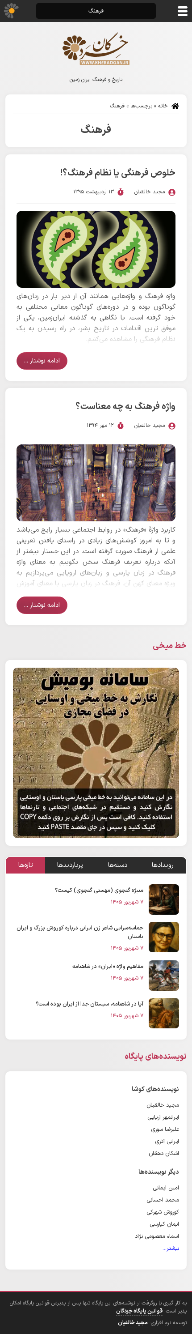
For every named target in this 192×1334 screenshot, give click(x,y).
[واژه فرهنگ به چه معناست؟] (96, 482)
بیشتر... (171, 1248)
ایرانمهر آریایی (163, 1117)
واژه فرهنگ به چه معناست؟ (125, 406)
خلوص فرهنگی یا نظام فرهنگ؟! (117, 173)
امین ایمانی (166, 1188)
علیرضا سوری (165, 1129)
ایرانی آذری (167, 1141)
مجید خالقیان (162, 1105)
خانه (163, 106)
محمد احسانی (162, 1200)
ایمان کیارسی (164, 1224)
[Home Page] (96, 48)
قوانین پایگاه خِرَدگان (139, 1311)
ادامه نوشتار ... (42, 361)
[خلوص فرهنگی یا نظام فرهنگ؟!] (96, 249)
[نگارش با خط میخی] (96, 752)
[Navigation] (182, 11)
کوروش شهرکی (162, 1212)
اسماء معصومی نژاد (157, 1236)
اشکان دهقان (164, 1153)
